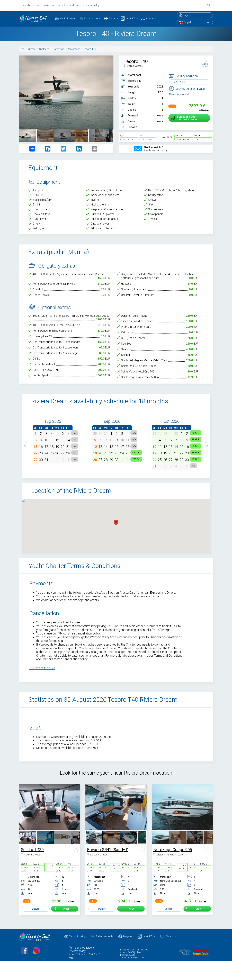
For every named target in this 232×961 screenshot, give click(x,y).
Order (66, 908)
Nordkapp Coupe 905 (172, 849)
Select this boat (186, 118)
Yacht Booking (68, 18)
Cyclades (44, 49)
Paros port (58, 49)
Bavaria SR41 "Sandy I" (107, 849)
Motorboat (74, 49)
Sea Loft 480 (32, 849)
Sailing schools (92, 18)
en (23, 49)
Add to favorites (205, 65)
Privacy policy (77, 951)
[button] (26, 443)
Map (71, 957)
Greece (31, 49)
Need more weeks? (179, 94)
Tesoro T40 (89, 49)
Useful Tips (132, 18)
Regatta (113, 18)
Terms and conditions (82, 947)
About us (151, 18)
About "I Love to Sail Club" (84, 954)
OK (208, 5)
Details (35, 908)
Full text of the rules (42, 668)
